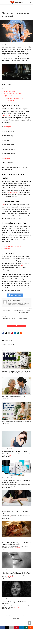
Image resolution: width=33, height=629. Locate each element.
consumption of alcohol (13, 246)
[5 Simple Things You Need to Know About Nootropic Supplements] (16, 468)
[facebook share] (3, 333)
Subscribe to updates (16, 295)
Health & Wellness (11, 6)
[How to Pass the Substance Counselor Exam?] (16, 498)
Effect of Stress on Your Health (12, 93)
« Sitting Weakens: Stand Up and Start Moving (14, 318)
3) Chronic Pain (9, 100)
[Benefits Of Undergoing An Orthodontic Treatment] (16, 589)
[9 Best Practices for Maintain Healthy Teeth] (16, 560)
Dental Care (5, 569)
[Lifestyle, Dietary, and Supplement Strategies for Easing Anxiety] (16, 411)
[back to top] (29, 623)
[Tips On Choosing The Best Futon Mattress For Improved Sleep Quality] (16, 529)
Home (3, 6)
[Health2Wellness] (16, 2)
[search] (30, 2)
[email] (11, 627)
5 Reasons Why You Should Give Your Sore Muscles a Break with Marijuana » (16, 311)
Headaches (6, 115)
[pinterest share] (12, 333)
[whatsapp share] (18, 333)
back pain (24, 265)
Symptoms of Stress (9, 91)
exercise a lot (12, 288)
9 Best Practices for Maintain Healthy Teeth (16, 573)
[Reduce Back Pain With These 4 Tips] (16, 439)
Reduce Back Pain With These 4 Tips (14, 452)
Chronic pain (7, 126)
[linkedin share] (15, 333)
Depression (6, 158)
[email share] (9, 333)
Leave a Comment (16, 325)
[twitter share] (6, 333)
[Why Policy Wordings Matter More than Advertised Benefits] (16, 385)
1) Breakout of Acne (11, 96)
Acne (3, 205)
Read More (9, 455)
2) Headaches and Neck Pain (14, 98)
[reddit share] (21, 333)
